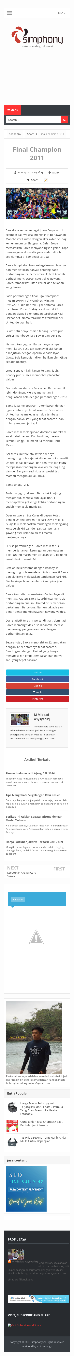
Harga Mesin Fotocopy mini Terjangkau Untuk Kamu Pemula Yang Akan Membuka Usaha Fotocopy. (41, 1108)
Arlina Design (44, 1346)
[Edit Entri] (45, 179)
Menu (14, 110)
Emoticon (18, 899)
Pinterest (37, 699)
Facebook (37, 679)
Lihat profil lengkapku (21, 1279)
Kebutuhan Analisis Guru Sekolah (21, 874)
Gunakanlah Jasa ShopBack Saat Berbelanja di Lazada (41, 1123)
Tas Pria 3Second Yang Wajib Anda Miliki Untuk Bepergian (43, 1139)
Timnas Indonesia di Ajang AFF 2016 (30, 773)
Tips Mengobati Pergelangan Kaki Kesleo (33, 795)
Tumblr (37, 692)
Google (38, 685)
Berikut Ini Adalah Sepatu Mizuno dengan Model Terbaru (34, 818)
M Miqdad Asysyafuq (42, 717)
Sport (34, 180)
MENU (61, 12)
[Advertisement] (37, 76)
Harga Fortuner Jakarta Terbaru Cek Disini (34, 842)
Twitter (38, 672)
